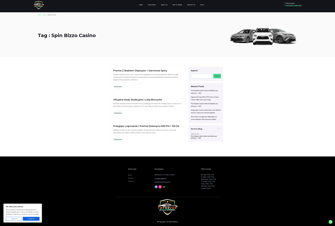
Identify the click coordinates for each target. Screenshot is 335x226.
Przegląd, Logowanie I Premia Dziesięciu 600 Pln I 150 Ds (146, 126)
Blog (202, 4)
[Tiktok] (164, 187)
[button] (217, 129)
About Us (164, 4)
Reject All (14, 219)
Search (194, 70)
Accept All (31, 219)
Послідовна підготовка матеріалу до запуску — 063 (204, 92)
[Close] (40, 204)
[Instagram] (160, 187)
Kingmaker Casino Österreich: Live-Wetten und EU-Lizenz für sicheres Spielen (206, 111)
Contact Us (191, 4)
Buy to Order (177, 4)
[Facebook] (156, 187)
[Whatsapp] (330, 222)
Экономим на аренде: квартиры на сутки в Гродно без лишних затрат (204, 118)
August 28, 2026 (195, 133)
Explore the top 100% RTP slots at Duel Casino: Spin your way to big (204, 98)
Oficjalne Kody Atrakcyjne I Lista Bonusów (137, 99)
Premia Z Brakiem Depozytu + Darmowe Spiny (140, 70)
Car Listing (152, 4)
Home (141, 4)
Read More (118, 86)
